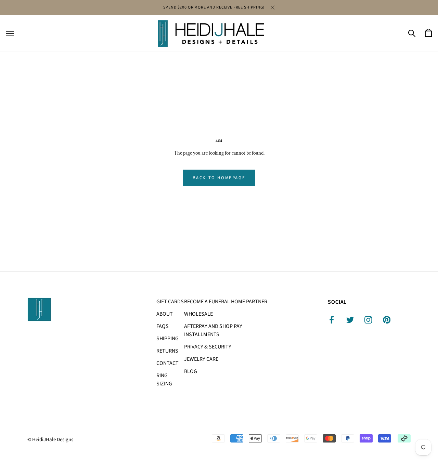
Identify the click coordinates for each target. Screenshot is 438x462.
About (164, 314)
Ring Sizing (164, 379)
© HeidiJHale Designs (50, 439)
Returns (167, 351)
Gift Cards (170, 301)
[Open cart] (428, 33)
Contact (167, 363)
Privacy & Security (207, 347)
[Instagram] (368, 319)
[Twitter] (350, 319)
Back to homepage (219, 178)
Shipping (167, 338)
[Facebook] (332, 319)
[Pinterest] (387, 319)
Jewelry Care (201, 359)
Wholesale (198, 314)
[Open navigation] (10, 34)
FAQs (162, 326)
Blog (190, 371)
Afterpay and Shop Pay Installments (213, 330)
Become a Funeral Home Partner (225, 301)
